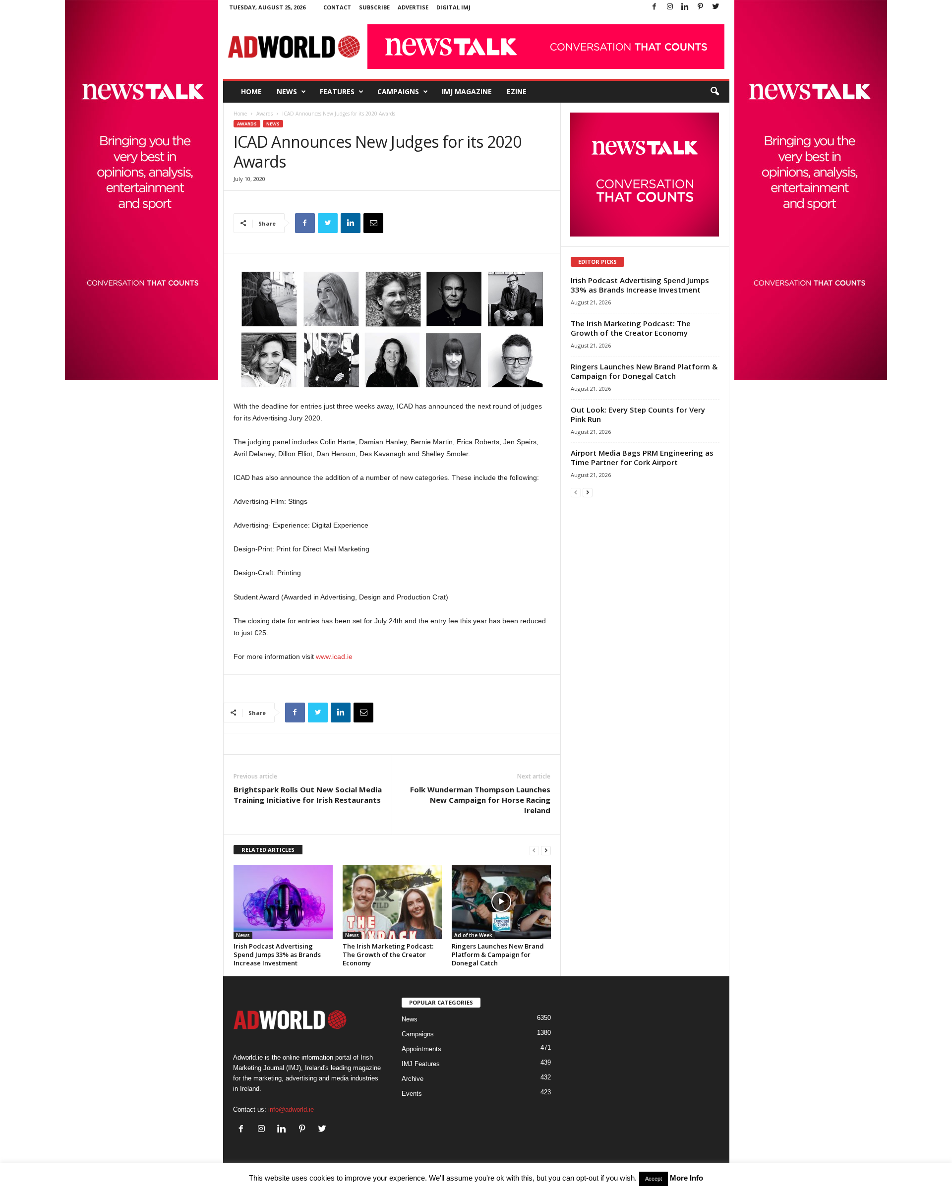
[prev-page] (534, 850)
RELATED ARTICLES (268, 849)
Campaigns (398, 91)
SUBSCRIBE (374, 7)
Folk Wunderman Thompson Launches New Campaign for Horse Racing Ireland (480, 799)
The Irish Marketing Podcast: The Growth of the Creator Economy (388, 954)
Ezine (517, 91)
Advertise (413, 7)
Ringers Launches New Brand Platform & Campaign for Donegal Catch (498, 954)
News (287, 91)
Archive (412, 1078)
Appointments (421, 1049)
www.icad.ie (334, 656)
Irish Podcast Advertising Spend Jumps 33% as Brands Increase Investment (277, 954)
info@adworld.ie (291, 1109)
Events (412, 1093)
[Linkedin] (685, 7)
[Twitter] (716, 7)
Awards (264, 113)
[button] (714, 92)
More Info (686, 1178)
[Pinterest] (701, 7)
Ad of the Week (473, 935)
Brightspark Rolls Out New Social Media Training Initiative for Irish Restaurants (308, 794)
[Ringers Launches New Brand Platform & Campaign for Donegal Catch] (501, 902)
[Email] (373, 223)
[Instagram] (670, 7)
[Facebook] (654, 7)
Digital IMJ (453, 7)
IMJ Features (421, 1064)
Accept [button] (653, 1179)
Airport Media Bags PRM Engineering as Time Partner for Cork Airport (642, 457)
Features (337, 91)
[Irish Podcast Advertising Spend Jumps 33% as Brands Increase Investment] (283, 902)
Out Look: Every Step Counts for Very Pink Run (638, 414)
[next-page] (546, 850)
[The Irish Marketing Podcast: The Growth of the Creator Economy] (392, 902)
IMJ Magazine (467, 91)
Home (251, 91)
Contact (337, 7)
